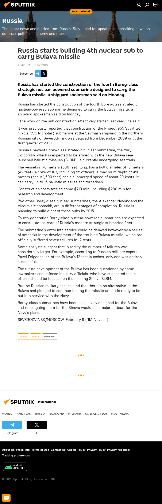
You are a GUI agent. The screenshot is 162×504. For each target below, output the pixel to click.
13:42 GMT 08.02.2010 (33, 65)
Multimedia (120, 413)
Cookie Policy (76, 450)
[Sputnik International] (20, 8)
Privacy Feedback (118, 450)
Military (74, 413)
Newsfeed (49, 336)
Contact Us (58, 450)
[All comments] (6, 498)
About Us (8, 450)
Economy (56, 413)
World (35, 336)
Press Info (23, 450)
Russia (23, 336)
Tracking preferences (16, 455)
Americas (24, 413)
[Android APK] (15, 467)
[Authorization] (139, 4)
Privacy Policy (96, 450)
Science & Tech (96, 413)
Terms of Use (40, 450)
